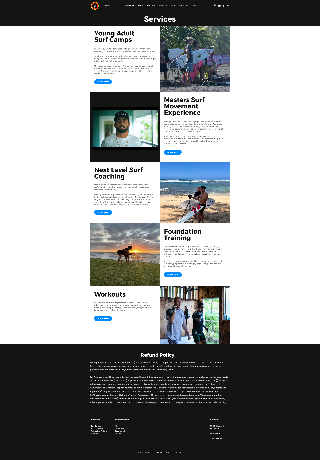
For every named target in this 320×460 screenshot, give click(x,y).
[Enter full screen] (154, 146)
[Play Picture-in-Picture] (150, 146)
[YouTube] (219, 5)
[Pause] (95, 146)
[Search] (227, 5)
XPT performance (183, 126)
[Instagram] (214, 5)
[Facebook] (223, 5)
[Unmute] (100, 146)
